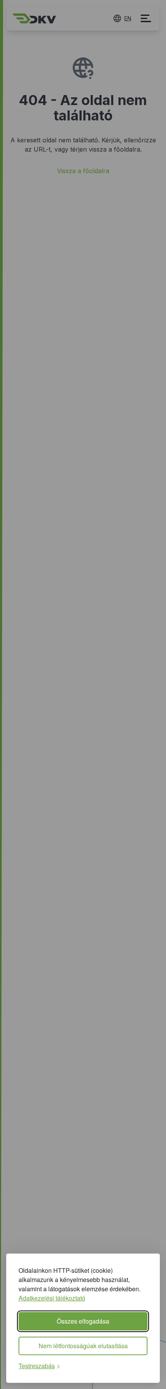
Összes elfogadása (83, 1321)
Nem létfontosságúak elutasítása (83, 1345)
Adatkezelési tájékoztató (52, 1298)
